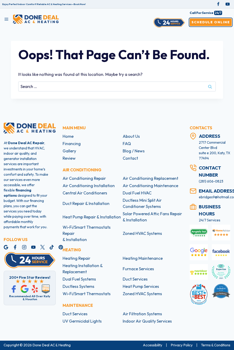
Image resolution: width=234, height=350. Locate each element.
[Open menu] (6, 19)
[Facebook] (218, 4)
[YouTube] (227, 4)
